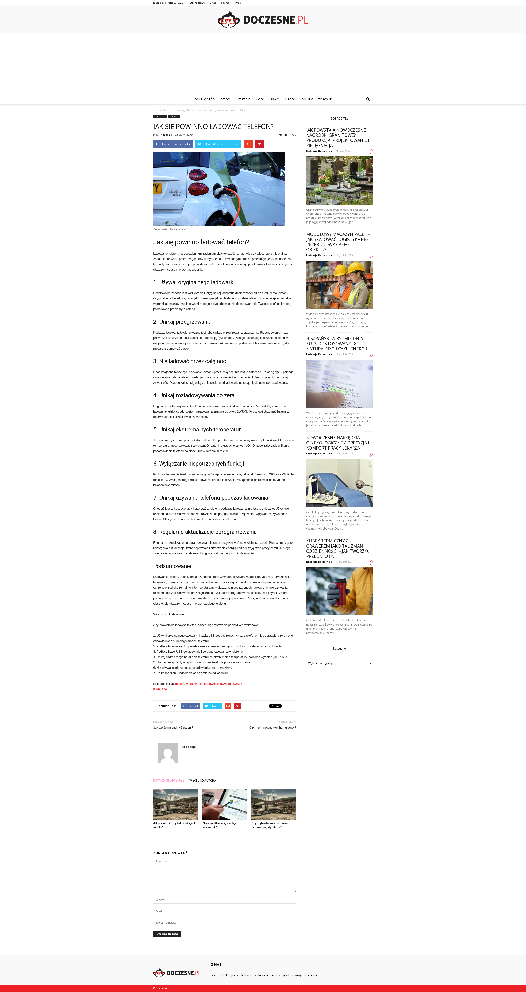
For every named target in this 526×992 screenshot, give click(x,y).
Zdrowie (325, 99)
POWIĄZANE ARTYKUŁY (169, 780)
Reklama (224, 2)
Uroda (290, 99)
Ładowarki (174, 116)
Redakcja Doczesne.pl (319, 150)
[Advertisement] (263, 63)
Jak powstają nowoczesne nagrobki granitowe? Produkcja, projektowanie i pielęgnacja (337, 137)
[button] (368, 99)
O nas (213, 2)
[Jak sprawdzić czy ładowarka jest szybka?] (175, 804)
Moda (260, 99)
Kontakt (237, 2)
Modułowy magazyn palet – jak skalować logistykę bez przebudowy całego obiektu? (338, 242)
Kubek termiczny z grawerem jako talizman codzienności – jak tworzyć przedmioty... (338, 548)
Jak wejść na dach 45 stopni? (173, 727)
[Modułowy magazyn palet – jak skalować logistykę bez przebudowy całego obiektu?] (339, 285)
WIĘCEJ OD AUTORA (202, 780)
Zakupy (307, 99)
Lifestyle (243, 99)
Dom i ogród (205, 99)
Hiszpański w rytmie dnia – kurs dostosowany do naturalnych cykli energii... (338, 344)
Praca (275, 99)
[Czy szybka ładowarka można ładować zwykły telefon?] (273, 804)
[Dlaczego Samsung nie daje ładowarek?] (224, 804)
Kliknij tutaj (160, 689)
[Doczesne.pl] (263, 19)
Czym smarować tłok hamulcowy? (272, 727)
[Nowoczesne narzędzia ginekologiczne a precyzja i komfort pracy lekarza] (339, 483)
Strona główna (198, 2)
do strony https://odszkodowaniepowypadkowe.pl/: (209, 683)
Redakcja (166, 134)
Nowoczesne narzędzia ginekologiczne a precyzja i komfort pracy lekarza (337, 443)
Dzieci (225, 99)
